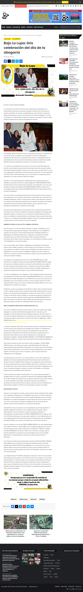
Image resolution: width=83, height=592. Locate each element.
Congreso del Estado (48, 563)
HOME (3, 27)
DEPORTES (30, 27)
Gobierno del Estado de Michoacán (51, 565)
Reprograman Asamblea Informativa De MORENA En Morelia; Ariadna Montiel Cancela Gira (74, 64)
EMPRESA (57, 586)
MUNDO (23, 27)
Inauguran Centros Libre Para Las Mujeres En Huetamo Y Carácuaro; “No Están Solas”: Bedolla (74, 106)
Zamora (56, 576)
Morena (58, 568)
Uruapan (45, 576)
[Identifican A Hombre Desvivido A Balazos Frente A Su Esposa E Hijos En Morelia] (63, 77)
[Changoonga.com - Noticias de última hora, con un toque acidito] (5, 15)
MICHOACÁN (16, 27)
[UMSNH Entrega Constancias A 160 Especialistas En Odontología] (63, 91)
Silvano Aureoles (47, 574)
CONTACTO (78, 586)
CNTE (58, 560)
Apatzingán (46, 557)
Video (51, 576)
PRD (50, 571)
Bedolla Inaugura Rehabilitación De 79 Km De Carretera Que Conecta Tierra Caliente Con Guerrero (73, 47)
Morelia (33, 499)
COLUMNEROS (16, 39)
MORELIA (9, 27)
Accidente (46, 554)
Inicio (6, 35)
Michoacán (24, 499)
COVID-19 (57, 563)
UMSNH (55, 574)
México (14, 499)
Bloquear (58, 2)
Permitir (65, 2)
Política (42, 499)
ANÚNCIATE (71, 586)
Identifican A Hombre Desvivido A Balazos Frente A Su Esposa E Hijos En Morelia (74, 79)
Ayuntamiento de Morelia (49, 560)
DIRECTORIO (64, 586)
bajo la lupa (11, 35)
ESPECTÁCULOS (38, 27)
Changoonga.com (33, 586)
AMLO (51, 554)
